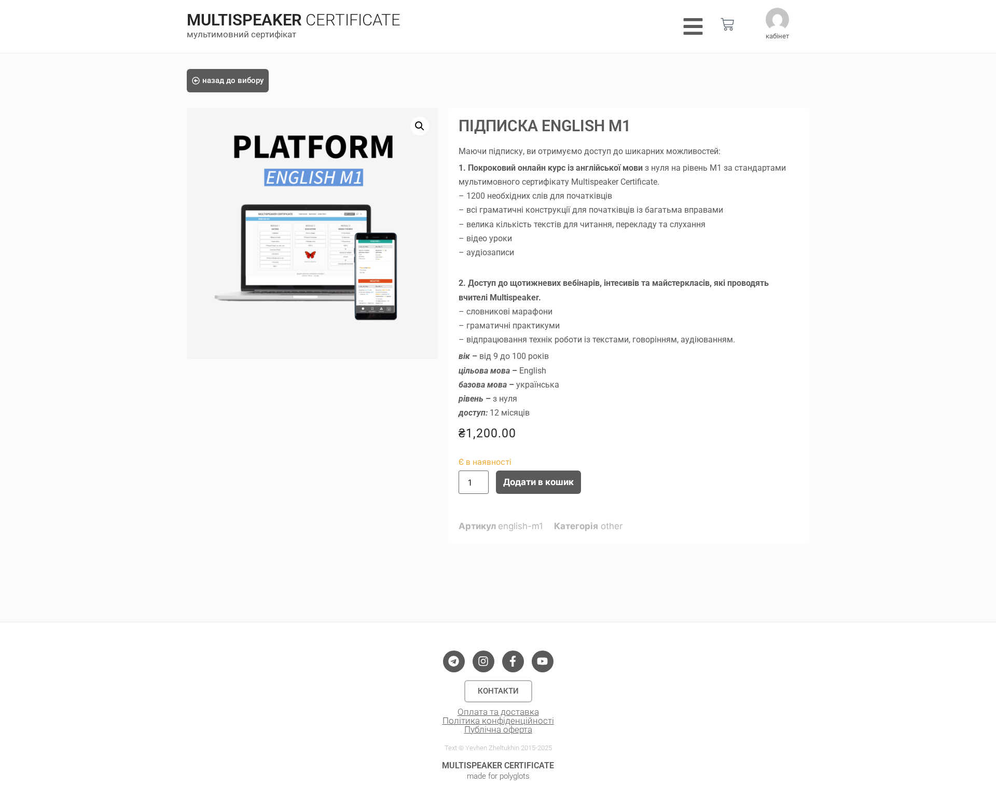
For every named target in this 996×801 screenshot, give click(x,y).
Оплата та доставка (498, 712)
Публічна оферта (498, 729)
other (611, 526)
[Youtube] (543, 661)
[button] (419, 126)
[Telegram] (454, 661)
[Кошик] (727, 24)
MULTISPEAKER (244, 20)
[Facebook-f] (513, 661)
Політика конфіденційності (498, 720)
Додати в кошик (538, 482)
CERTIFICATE (353, 20)
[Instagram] (483, 661)
